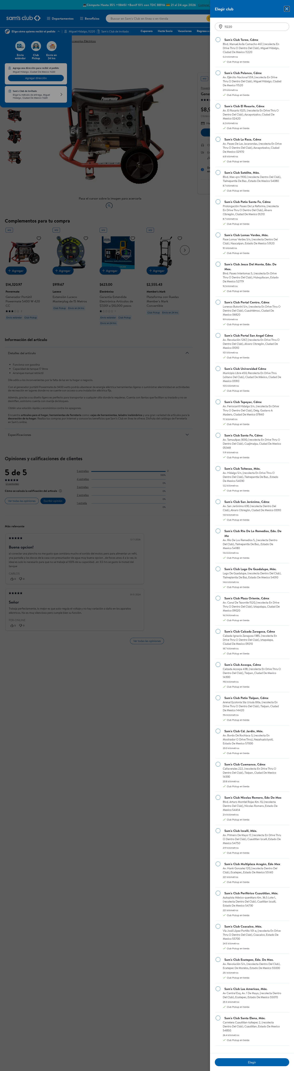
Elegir (252, 1062)
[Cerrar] (286, 8)
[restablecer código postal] (220, 26)
